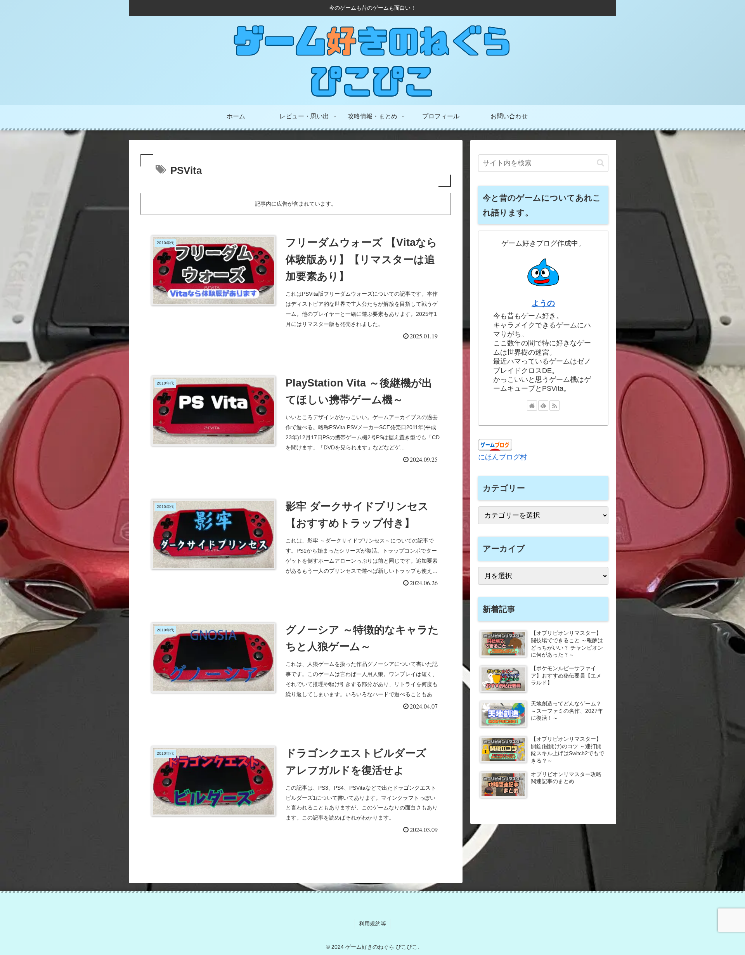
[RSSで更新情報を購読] (554, 405)
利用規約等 (372, 923)
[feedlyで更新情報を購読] (543, 405)
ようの (543, 303)
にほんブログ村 (502, 457)
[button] (600, 162)
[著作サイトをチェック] (532, 405)
